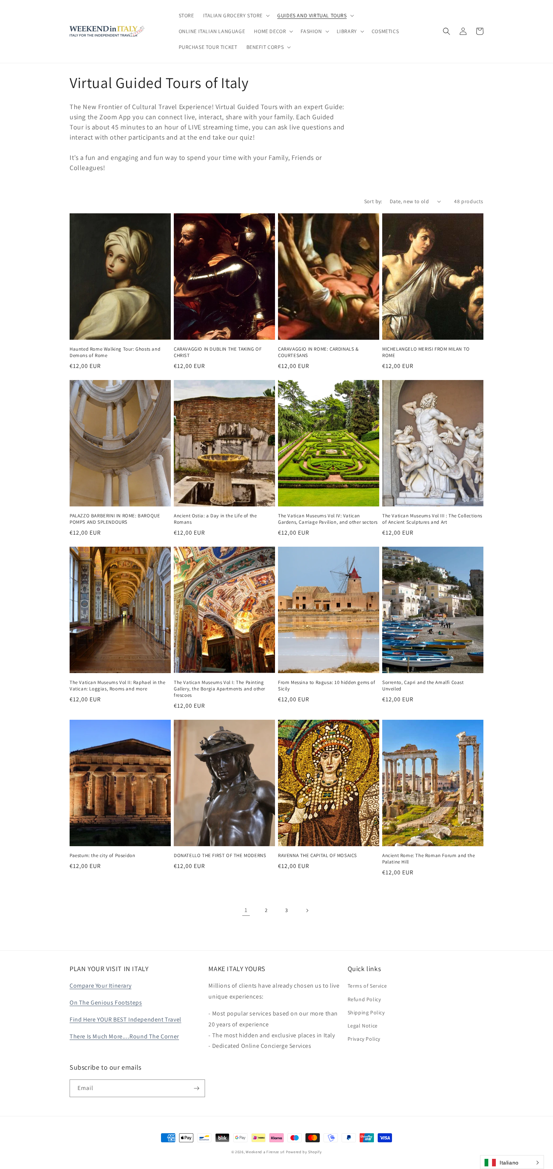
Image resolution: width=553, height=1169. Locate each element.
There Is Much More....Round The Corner (124, 1036)
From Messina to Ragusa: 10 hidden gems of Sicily (326, 686)
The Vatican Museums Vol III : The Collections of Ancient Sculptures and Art (432, 519)
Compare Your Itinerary (100, 986)
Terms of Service (367, 985)
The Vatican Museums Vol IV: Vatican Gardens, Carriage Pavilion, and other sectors (328, 519)
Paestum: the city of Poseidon (102, 856)
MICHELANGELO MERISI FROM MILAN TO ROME (426, 352)
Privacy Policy (364, 1038)
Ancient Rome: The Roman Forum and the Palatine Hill (428, 859)
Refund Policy (364, 999)
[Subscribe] (196, 1088)
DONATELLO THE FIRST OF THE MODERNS (220, 856)
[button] (236, 15)
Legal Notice (363, 1025)
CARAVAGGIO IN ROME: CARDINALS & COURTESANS (318, 352)
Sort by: (373, 201)
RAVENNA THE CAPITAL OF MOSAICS (317, 856)
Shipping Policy (366, 1012)
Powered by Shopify (304, 1151)
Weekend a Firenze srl (265, 1151)
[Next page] (307, 910)
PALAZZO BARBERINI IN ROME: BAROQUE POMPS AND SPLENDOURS (115, 519)
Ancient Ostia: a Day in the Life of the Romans (215, 519)
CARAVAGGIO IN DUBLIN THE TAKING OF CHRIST (217, 352)
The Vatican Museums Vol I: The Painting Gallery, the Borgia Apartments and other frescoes (219, 689)
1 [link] (246, 910)
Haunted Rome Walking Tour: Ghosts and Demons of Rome (115, 352)
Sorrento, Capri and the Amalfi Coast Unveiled (423, 686)
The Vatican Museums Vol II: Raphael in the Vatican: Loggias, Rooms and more (117, 686)
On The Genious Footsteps (106, 1002)
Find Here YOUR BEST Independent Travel (125, 1019)
